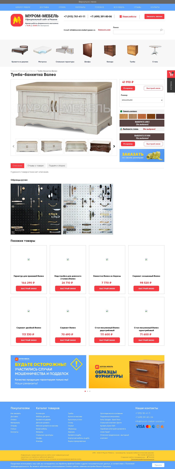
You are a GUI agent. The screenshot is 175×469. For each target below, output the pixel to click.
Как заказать (16, 413)
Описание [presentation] (17, 166)
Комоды (39, 441)
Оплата (62, 7)
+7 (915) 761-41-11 (74, 16)
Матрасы (39, 432)
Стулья (71, 426)
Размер (124, 95)
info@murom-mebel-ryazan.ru (82, 30)
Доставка (44, 7)
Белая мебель (41, 429)
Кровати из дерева (43, 419)
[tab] (17, 165)
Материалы (80, 7)
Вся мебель (119, 7)
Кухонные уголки (75, 419)
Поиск (116, 27)
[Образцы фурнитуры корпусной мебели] (36, 209)
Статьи (13, 429)
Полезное (99, 7)
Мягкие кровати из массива (47, 426)
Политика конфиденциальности (142, 459)
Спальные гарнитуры (44, 435)
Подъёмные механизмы (110, 416)
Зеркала (71, 432)
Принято (158, 465)
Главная (14, 71)
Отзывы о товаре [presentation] (36, 166)
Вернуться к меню (87, 2)
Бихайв (151, 457)
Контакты (155, 7)
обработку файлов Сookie (69, 464)
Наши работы (129, 16)
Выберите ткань (130, 129)
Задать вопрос (130, 111)
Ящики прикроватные (77, 441)
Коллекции (23, 71)
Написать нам (104, 30)
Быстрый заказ (153, 88)
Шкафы (39, 438)
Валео (33, 71)
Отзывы (137, 7)
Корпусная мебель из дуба (78, 438)
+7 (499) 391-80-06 (101, 16)
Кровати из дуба (74, 435)
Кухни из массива (75, 416)
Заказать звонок (154, 16)
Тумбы (70, 413)
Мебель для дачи (43, 416)
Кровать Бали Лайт (107, 426)
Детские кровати (42, 422)
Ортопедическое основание (111, 413)
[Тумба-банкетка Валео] (64, 108)
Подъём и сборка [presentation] (57, 166)
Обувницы (72, 429)
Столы (70, 422)
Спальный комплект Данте (111, 422)
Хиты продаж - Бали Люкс (110, 419)
